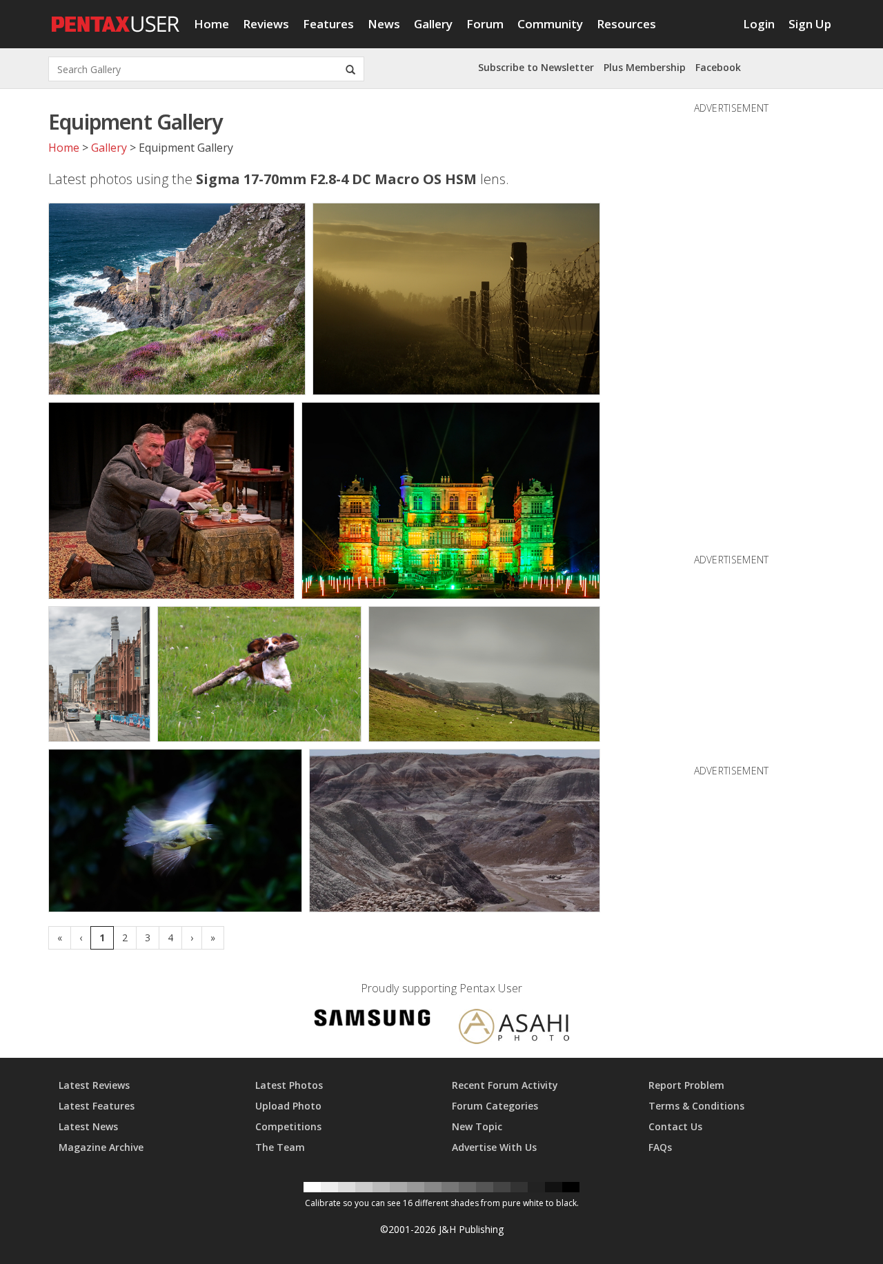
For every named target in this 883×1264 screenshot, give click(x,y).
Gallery (433, 24)
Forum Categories (495, 1105)
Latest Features (97, 1105)
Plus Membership (645, 67)
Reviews (266, 24)
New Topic (477, 1126)
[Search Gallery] (350, 69)
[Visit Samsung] (372, 1020)
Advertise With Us (494, 1147)
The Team (280, 1147)
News (384, 24)
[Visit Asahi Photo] (514, 1028)
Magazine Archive (101, 1147)
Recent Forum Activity (505, 1085)
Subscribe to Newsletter (536, 67)
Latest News (88, 1126)
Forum (485, 24)
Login (759, 24)
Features (328, 24)
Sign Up (809, 24)
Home (211, 24)
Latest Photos (289, 1085)
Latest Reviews (94, 1085)
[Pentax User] (116, 17)
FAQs (660, 1147)
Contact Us (675, 1126)
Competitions (288, 1126)
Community (550, 24)
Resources (626, 24)
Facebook (718, 67)
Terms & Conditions (696, 1105)
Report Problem (686, 1085)
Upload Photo (288, 1105)
